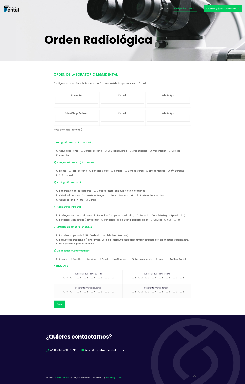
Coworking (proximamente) (221, 8)
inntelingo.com (114, 377)
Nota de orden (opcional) (68, 129)
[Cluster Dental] (11, 8)
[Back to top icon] (196, 377)
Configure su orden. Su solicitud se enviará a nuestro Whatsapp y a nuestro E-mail (100, 83)
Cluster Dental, (61, 377)
